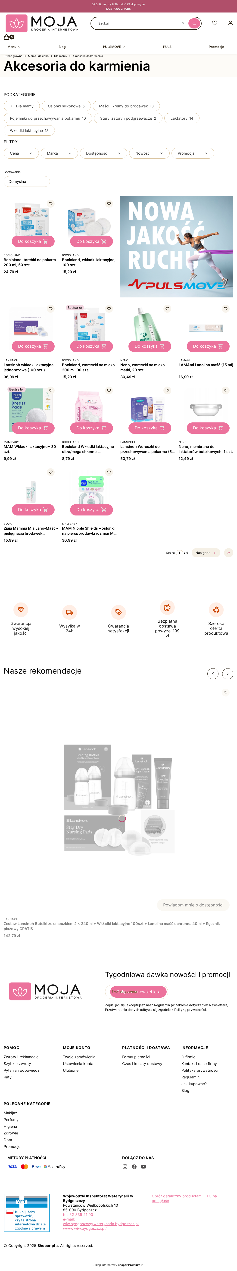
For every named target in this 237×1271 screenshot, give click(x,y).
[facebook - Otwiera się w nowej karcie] (134, 1167)
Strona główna (13, 56)
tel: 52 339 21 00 (78, 1214)
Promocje (12, 1146)
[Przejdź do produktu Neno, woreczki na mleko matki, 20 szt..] (147, 328)
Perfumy (11, 1119)
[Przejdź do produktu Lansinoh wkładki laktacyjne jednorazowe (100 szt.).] (31, 328)
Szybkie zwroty (17, 1063)
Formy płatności (136, 1057)
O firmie (188, 1057)
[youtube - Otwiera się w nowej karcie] (143, 1167)
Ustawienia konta (78, 1063)
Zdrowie (11, 1133)
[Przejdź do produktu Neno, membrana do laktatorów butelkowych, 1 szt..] (206, 410)
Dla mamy (60, 56)
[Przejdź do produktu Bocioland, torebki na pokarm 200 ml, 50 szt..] (31, 223)
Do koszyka (29, 241)
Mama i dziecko (38, 56)
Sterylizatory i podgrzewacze (128, 118)
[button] (194, 23)
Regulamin (190, 1077)
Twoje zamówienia (79, 1057)
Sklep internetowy (117, 1265)
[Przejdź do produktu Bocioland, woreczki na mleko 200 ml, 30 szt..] (89, 328)
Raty (8, 1077)
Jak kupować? (194, 1083)
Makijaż (10, 1113)
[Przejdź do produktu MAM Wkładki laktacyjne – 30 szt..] (31, 410)
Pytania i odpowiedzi (22, 1070)
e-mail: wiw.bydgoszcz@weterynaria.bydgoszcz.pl (101, 1221)
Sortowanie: (13, 172)
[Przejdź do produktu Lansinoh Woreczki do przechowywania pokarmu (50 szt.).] (147, 410)
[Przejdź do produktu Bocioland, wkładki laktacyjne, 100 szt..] (89, 223)
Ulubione (70, 1070)
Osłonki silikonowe (66, 106)
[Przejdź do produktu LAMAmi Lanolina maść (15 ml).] (206, 328)
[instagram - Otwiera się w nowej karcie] (125, 1167)
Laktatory (182, 118)
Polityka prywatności (199, 1070)
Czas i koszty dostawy (142, 1063)
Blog (185, 1090)
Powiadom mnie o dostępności (193, 905)
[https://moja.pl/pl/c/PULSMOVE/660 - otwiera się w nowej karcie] (176, 246)
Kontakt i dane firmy (199, 1063)
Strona (170, 552)
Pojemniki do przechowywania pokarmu (48, 118)
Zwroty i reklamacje (21, 1057)
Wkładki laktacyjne (29, 130)
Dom (8, 1139)
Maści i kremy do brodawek (126, 106)
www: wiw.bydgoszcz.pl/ (85, 1228)
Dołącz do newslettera (138, 991)
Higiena (10, 1126)
